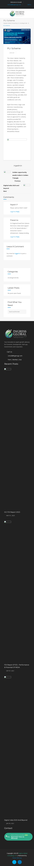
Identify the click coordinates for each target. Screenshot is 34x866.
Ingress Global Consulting (10, 23)
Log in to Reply (14, 211)
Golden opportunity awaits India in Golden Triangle (20, 175)
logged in (17, 253)
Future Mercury (17, 858)
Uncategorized (23, 23)
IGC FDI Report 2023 (12, 512)
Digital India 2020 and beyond (15, 820)
